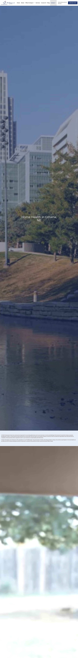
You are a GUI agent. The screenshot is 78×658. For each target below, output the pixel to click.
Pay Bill (60, 3)
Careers (43, 2)
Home (18, 2)
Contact (53, 2)
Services (38, 2)
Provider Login (62, 2)
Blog (48, 2)
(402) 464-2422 (72, 2)
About (22, 2)
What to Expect (29, 2)
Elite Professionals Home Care (8, 3)
